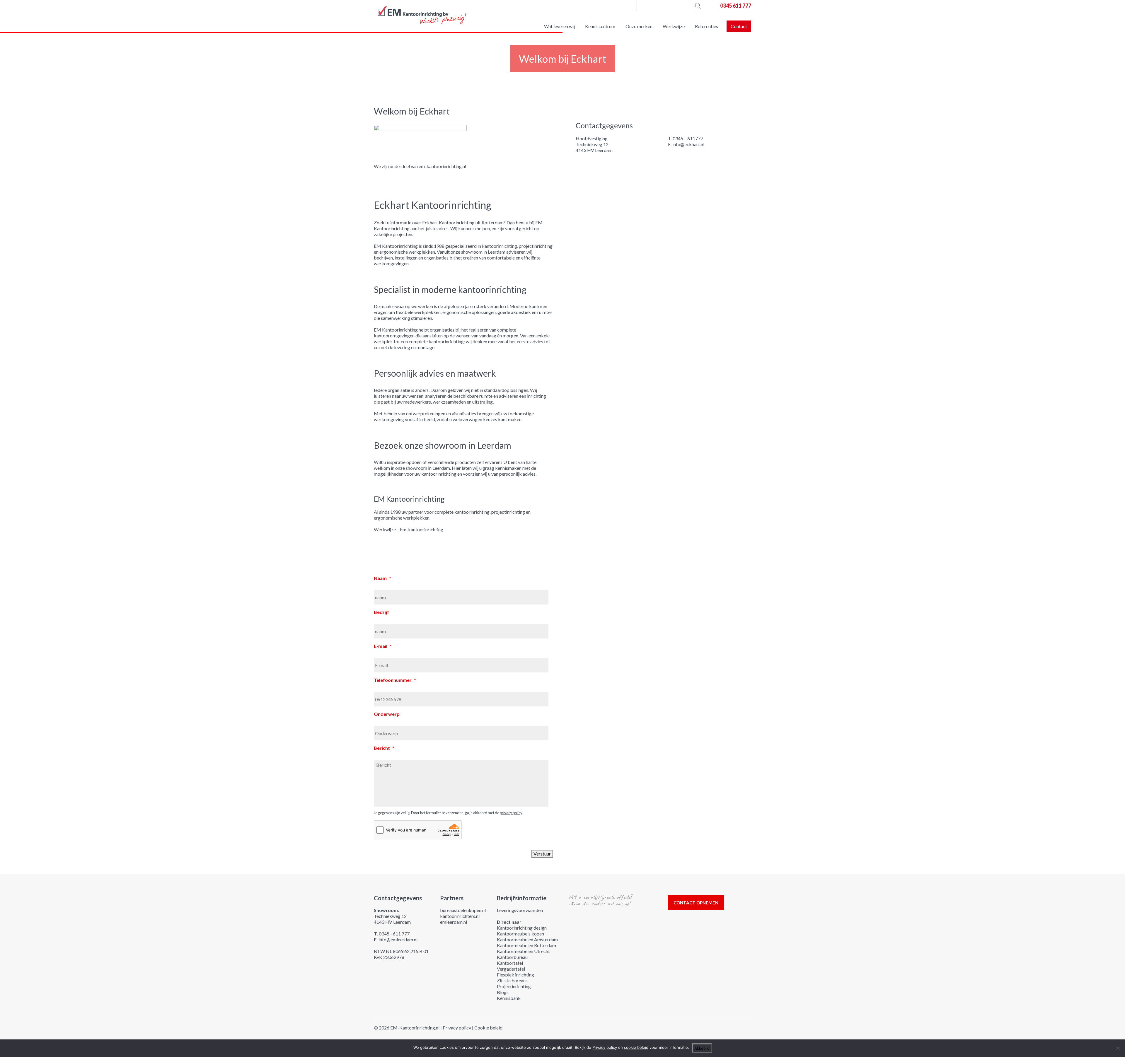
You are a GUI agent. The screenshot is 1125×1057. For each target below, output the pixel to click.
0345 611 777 (735, 5)
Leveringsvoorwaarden (520, 910)
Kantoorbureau (512, 957)
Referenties (706, 26)
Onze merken (638, 26)
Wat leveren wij (559, 26)
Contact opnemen (696, 902)
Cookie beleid (488, 1027)
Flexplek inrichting (515, 974)
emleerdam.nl (453, 922)
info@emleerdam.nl (398, 939)
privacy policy (511, 812)
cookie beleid (636, 1047)
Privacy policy (457, 1027)
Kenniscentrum (600, 26)
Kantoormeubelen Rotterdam (526, 945)
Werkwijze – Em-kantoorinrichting (408, 529)
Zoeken (698, 5)
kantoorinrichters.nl (460, 916)
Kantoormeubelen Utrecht (523, 951)
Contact (739, 26)
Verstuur (542, 853)
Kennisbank (509, 998)
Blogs (503, 992)
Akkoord (702, 1048)
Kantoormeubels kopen (520, 933)
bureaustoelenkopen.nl (463, 910)
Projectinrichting (514, 986)
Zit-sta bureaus (512, 980)
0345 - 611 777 (394, 933)
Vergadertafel (511, 968)
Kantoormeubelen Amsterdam (527, 939)
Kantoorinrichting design (522, 927)
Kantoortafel (510, 963)
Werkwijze (674, 26)
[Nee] (1118, 1048)
